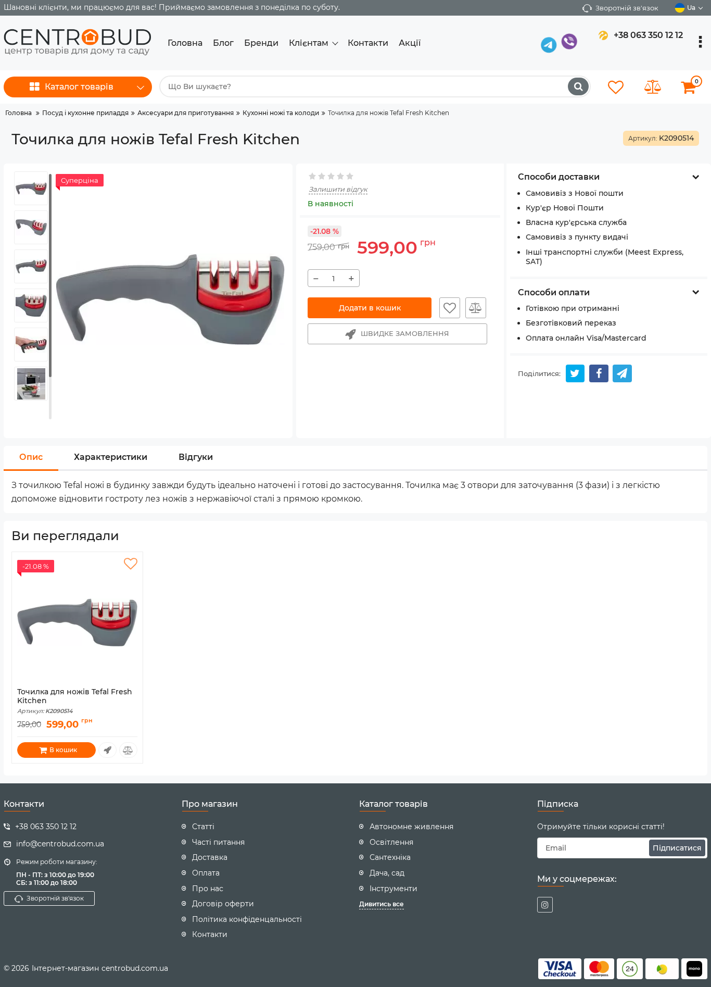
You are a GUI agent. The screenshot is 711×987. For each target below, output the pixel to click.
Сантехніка (390, 857)
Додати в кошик (370, 308)
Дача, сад (387, 873)
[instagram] (545, 905)
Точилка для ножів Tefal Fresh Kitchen (74, 701)
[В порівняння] (475, 307)
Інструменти (393, 888)
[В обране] (449, 307)
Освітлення (391, 842)
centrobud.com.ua (134, 968)
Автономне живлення (411, 826)
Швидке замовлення (405, 333)
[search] (578, 86)
